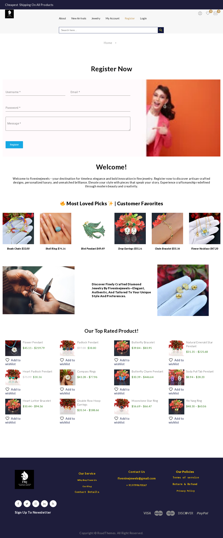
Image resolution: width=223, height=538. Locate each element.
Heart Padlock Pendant (37, 371)
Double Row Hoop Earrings (89, 402)
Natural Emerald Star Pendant (199, 344)
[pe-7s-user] (200, 14)
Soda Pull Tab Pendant (200, 371)
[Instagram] (35, 503)
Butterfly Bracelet (143, 342)
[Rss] (53, 503)
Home (108, 43)
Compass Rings (86, 371)
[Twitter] (27, 503)
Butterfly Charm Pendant (147, 371)
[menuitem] (62, 18)
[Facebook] (18, 503)
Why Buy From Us (87, 480)
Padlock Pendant (87, 342)
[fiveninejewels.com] (9, 13)
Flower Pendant (33, 342)
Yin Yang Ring (194, 400)
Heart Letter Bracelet (37, 400)
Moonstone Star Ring (145, 400)
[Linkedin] (44, 503)
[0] (215, 13)
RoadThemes (106, 533)
